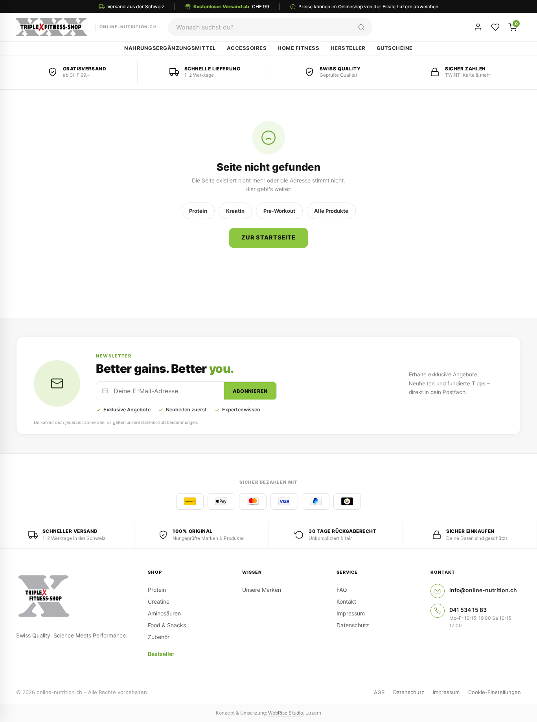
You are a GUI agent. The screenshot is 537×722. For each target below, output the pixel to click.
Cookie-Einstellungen (494, 692)
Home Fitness (298, 48)
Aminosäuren (164, 613)
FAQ (342, 589)
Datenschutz (353, 625)
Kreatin (235, 211)
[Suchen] (361, 27)
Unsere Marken (261, 589)
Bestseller (161, 653)
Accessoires (247, 48)
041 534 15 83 (468, 609)
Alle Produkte (331, 211)
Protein (198, 211)
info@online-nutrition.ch (483, 590)
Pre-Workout (279, 211)
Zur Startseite (268, 237)
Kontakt (346, 601)
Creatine (158, 601)
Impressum (351, 613)
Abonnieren (250, 391)
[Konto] (478, 27)
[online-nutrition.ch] (72, 596)
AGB (379, 692)
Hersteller (348, 48)
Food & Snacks (167, 625)
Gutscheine (395, 48)
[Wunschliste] (495, 27)
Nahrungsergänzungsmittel (169, 48)
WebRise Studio (285, 713)
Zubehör (158, 637)
